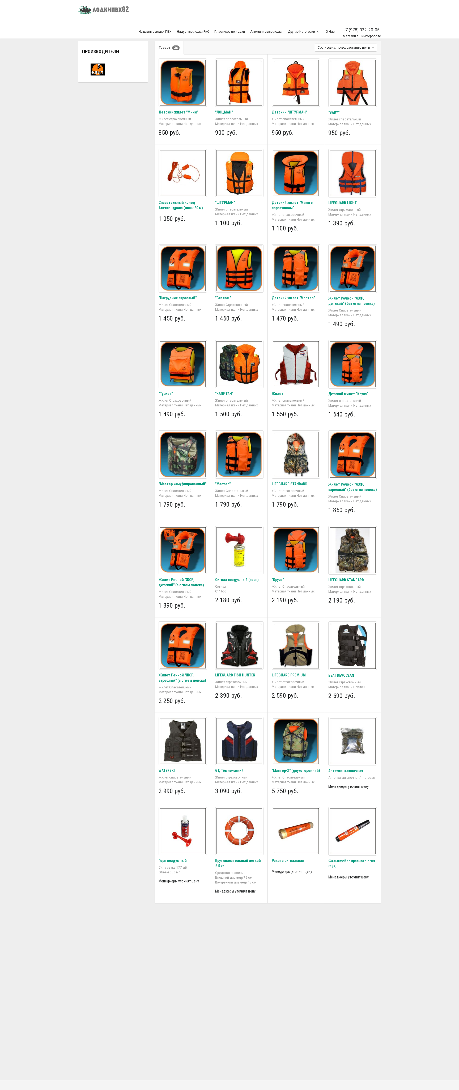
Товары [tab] (168, 47)
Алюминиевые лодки (266, 31)
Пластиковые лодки (229, 31)
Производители (100, 51)
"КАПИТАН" (224, 394)
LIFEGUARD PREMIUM (289, 675)
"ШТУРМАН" (225, 202)
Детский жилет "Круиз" (348, 394)
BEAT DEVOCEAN (341, 675)
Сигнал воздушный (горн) (237, 580)
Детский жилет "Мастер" (293, 298)
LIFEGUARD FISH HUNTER (235, 675)
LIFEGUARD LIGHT (342, 203)
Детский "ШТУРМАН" (289, 112)
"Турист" (166, 394)
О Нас (330, 31)
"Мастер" (223, 484)
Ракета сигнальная (288, 860)
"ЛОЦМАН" (224, 112)
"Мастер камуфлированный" (182, 484)
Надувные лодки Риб (193, 31)
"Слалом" (223, 298)
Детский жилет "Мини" (178, 112)
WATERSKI (167, 770)
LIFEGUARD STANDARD (289, 484)
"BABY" (333, 112)
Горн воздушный (173, 860)
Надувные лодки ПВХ (155, 31)
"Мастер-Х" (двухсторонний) (296, 770)
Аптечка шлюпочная (345, 771)
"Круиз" (278, 580)
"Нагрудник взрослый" (178, 298)
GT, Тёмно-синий (229, 770)
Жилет (277, 394)
